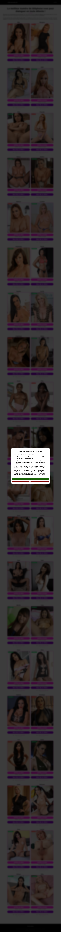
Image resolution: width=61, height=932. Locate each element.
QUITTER (30, 481)
